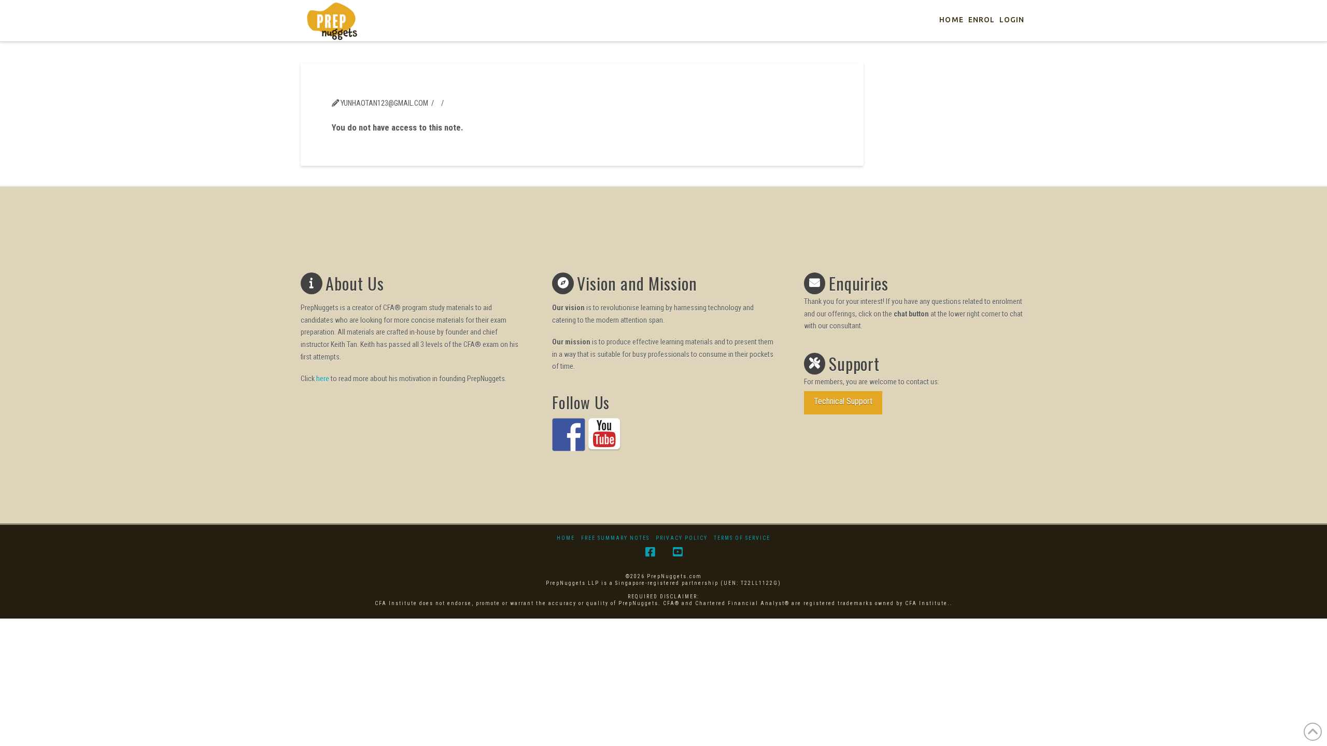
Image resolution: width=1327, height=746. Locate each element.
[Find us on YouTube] (604, 434)
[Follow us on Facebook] (568, 434)
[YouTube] (677, 552)
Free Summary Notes (615, 538)
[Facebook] (650, 552)
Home (566, 538)
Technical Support (843, 401)
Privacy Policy (682, 538)
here (322, 379)
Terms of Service (742, 538)
